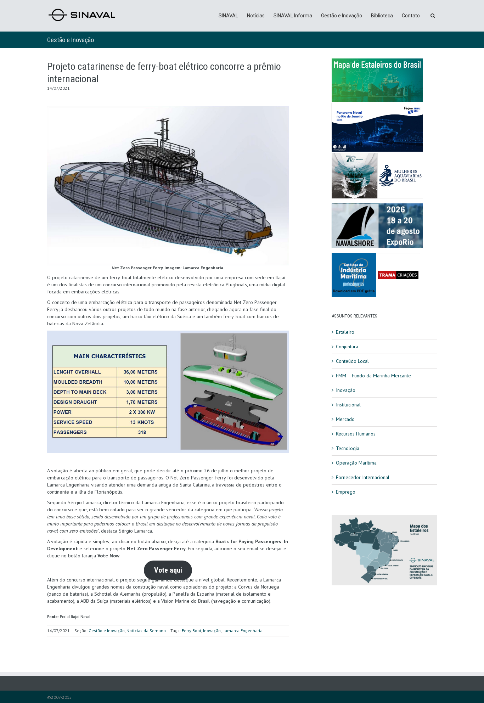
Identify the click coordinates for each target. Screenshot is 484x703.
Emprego (345, 492)
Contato (411, 15)
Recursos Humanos (356, 434)
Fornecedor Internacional (362, 477)
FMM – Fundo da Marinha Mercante (373, 375)
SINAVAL (228, 15)
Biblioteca (382, 15)
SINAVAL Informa (293, 15)
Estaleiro (345, 332)
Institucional (348, 404)
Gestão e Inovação (341, 15)
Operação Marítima (356, 463)
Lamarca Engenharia (243, 630)
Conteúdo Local (352, 361)
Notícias (256, 15)
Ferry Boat (191, 630)
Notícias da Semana (146, 630)
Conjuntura (347, 346)
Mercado (345, 419)
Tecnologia (347, 448)
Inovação (212, 630)
